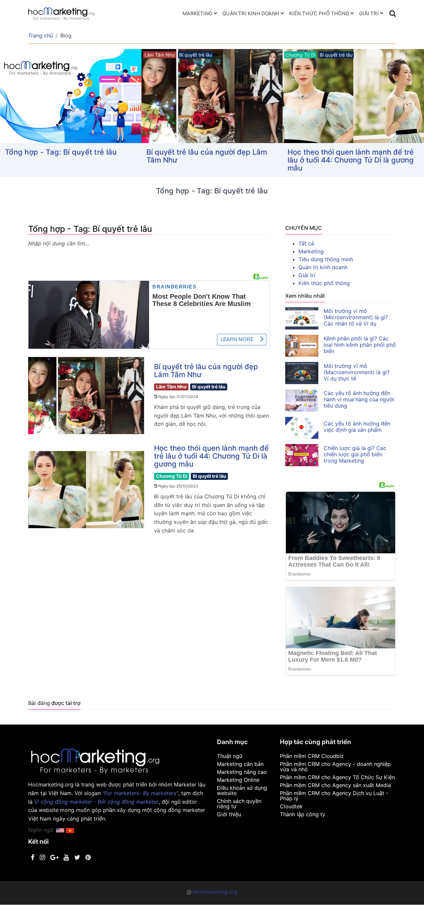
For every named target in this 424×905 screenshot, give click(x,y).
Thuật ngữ (229, 756)
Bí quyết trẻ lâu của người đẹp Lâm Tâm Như (206, 156)
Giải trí (369, 13)
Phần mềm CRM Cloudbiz (312, 756)
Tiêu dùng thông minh (325, 259)
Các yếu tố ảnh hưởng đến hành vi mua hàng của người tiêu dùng (359, 399)
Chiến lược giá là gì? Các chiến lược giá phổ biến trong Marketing (355, 454)
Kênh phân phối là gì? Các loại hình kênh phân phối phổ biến (360, 344)
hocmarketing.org (215, 891)
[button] (70, 830)
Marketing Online (238, 780)
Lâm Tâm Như (171, 386)
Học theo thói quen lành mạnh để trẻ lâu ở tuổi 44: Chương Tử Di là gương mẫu (351, 160)
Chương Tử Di (171, 476)
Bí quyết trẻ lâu (209, 386)
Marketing (197, 13)
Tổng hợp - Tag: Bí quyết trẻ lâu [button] (61, 152)
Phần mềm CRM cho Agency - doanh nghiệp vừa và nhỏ (335, 767)
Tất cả (306, 243)
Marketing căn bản (240, 764)
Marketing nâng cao (242, 772)
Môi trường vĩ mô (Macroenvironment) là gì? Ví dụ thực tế (357, 372)
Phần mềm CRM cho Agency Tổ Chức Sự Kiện (337, 777)
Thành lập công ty (302, 814)
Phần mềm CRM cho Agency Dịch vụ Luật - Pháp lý (334, 796)
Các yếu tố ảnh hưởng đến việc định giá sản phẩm (357, 426)
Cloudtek (291, 806)
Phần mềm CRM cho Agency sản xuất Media (335, 785)
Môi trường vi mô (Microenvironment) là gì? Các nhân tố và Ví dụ (356, 317)
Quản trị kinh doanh (250, 13)
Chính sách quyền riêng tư (239, 804)
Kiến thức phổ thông (319, 13)
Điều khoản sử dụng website (242, 790)
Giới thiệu (229, 814)
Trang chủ (40, 35)
